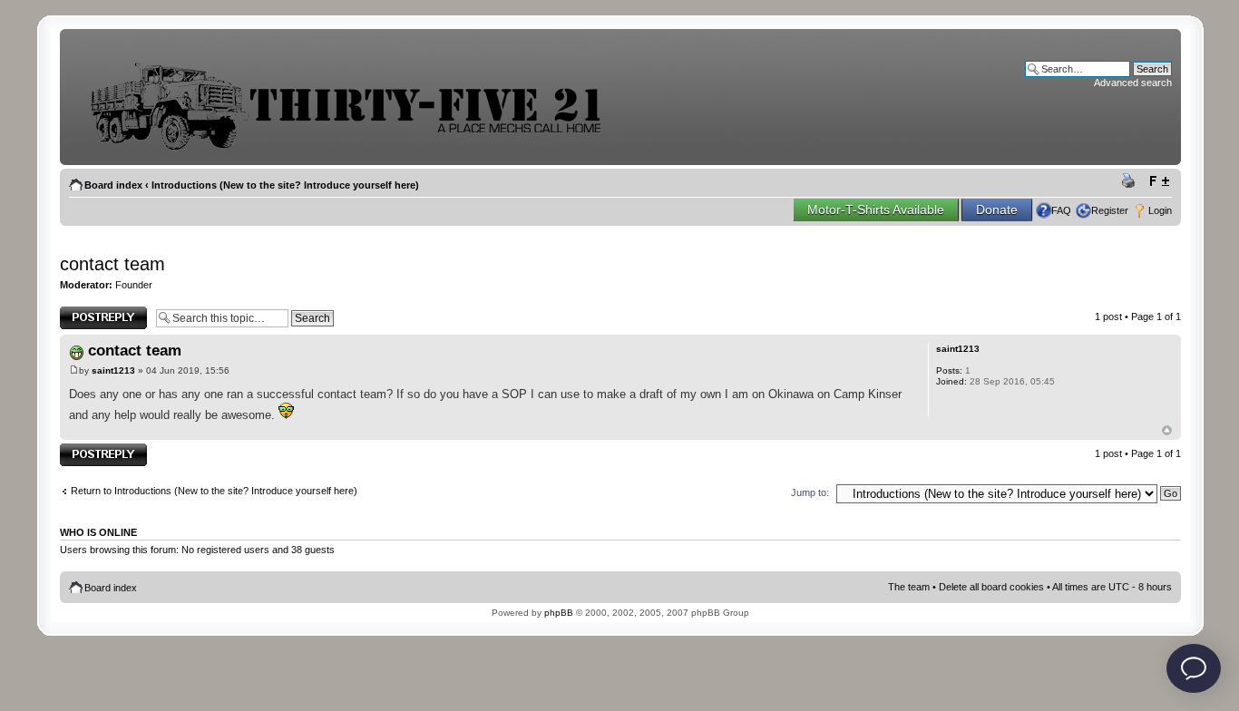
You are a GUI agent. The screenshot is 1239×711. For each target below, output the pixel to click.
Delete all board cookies (991, 586)
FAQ (1061, 210)
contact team (112, 264)
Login (1160, 210)
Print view (1131, 181)
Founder (133, 284)
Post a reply (86, 312)
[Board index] (359, 148)
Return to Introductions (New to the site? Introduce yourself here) (214, 490)
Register (1109, 210)
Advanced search (1133, 82)
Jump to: (810, 492)
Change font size (1159, 181)
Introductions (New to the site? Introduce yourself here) (285, 185)
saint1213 (113, 370)
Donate (997, 209)
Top (1167, 430)
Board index (113, 185)
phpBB (558, 613)
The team (909, 586)
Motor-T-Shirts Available (875, 209)
